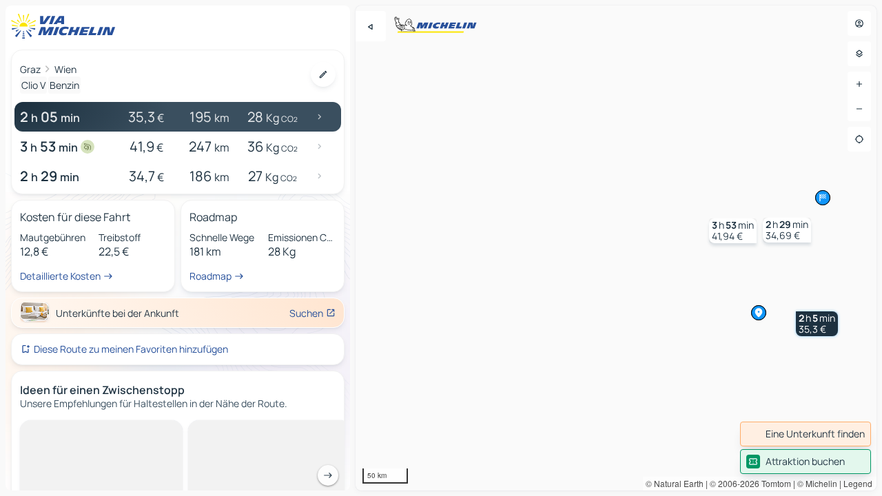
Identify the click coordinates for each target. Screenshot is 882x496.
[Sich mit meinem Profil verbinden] (859, 23)
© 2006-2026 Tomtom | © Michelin (773, 483)
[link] (805, 434)
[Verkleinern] (859, 108)
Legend (857, 483)
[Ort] (859, 139)
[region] (616, 248)
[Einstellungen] (859, 53)
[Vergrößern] (859, 84)
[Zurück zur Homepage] (66, 26)
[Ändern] (323, 74)
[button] (817, 323)
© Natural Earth (675, 483)
